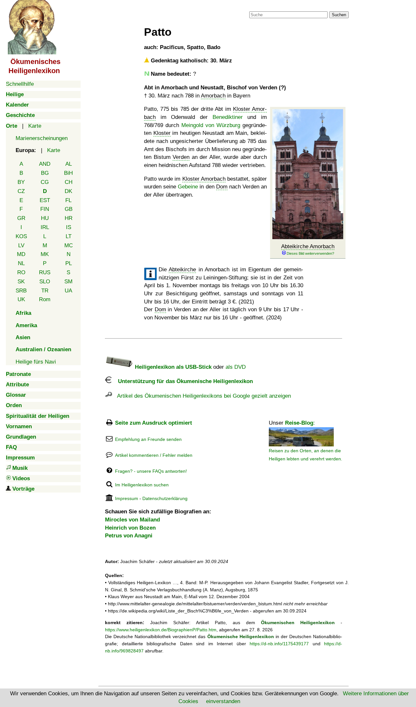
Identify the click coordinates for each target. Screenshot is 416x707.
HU (45, 218)
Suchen (339, 14)
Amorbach (213, 96)
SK (21, 281)
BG (45, 173)
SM (68, 281)
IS (68, 227)
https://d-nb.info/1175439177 (279, 643)
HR (68, 218)
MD (21, 254)
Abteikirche (182, 269)
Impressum (126, 498)
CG (45, 182)
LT (69, 236)
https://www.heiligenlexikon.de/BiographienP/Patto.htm (160, 629)
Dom (222, 187)
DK (68, 191)
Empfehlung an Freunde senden (148, 439)
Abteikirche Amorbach (307, 246)
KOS (21, 236)
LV (21, 245)
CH (68, 182)
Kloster (162, 133)
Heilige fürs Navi (36, 362)
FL (68, 200)
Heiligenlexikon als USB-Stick (172, 367)
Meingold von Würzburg (210, 125)
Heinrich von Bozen (130, 528)
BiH (68, 173)
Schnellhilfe (20, 84)
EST (45, 200)
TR (44, 291)
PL (68, 263)
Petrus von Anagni (128, 536)
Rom (44, 299)
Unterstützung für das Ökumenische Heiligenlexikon (182, 381)
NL (21, 263)
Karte (34, 126)
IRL (45, 227)
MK (45, 254)
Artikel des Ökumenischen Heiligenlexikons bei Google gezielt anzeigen (201, 396)
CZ (21, 191)
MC (68, 245)
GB (68, 209)
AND (44, 164)
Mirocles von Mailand (132, 520)
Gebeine (188, 187)
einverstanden (223, 701)
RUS (44, 272)
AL (68, 164)
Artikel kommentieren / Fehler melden (153, 455)
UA (68, 291)
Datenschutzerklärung (165, 498)
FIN (44, 209)
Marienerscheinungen (42, 138)
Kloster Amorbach (204, 179)
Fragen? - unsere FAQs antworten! (151, 471)
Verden (181, 157)
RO (21, 272)
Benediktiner (228, 117)
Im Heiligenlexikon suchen (142, 484)
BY (21, 182)
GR (21, 218)
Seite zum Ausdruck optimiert (153, 423)
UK (21, 299)
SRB (21, 291)
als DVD (236, 367)
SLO (44, 281)
